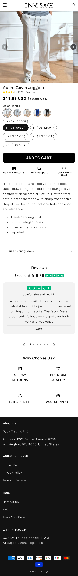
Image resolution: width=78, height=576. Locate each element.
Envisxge (44, 571)
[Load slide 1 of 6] (49, 80)
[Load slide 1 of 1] (30, 80)
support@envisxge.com (25, 543)
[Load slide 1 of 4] (41, 80)
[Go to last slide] (24, 344)
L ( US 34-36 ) (15, 136)
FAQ (5, 509)
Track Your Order (14, 517)
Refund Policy (12, 465)
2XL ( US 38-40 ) (18, 145)
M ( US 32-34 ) (43, 128)
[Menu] (5, 5)
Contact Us (11, 502)
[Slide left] (5, 47)
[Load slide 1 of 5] (45, 80)
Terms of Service (14, 480)
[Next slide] (54, 344)
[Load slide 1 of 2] (33, 80)
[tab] (30, 344)
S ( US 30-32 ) (16, 128)
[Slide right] (73, 47)
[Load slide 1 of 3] (37, 80)
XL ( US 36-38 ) (43, 136)
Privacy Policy (12, 472)
